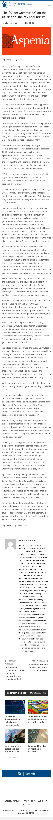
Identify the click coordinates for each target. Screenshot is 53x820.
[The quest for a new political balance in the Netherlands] (38, 707)
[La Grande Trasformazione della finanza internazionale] (15, 707)
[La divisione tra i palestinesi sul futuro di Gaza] (15, 736)
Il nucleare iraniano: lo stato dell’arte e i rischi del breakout (38, 667)
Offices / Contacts (12, 801)
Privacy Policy (29, 801)
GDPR (40, 801)
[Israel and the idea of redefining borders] (38, 736)
